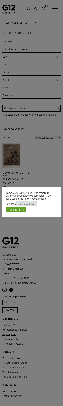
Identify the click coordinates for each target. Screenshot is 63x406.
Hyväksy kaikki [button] (16, 210)
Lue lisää (11, 204)
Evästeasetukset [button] (26, 204)
